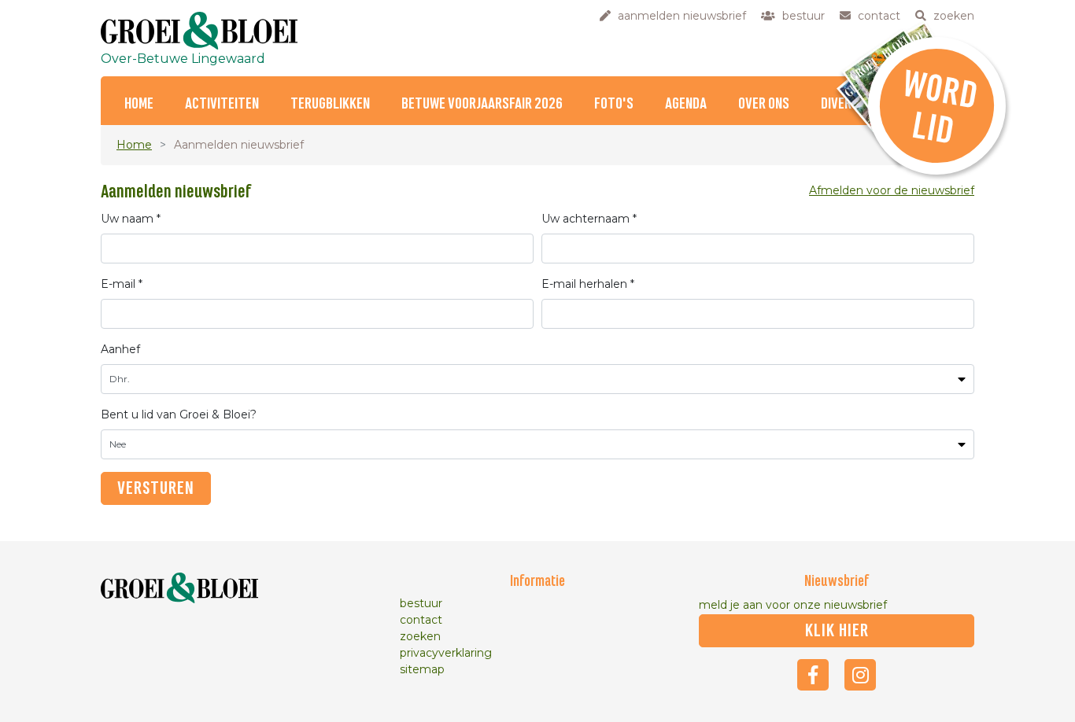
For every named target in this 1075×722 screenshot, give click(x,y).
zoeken (420, 636)
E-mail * (121, 284)
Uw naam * (131, 219)
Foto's (614, 104)
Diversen (846, 104)
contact (421, 620)
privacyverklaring (446, 653)
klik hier (837, 630)
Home (138, 104)
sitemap (422, 669)
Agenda (686, 104)
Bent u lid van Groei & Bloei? (179, 414)
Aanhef (120, 349)
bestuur (421, 603)
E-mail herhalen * (587, 284)
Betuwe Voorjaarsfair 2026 (482, 104)
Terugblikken (330, 104)
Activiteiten (222, 104)
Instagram (860, 675)
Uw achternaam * (589, 219)
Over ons (763, 104)
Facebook (813, 675)
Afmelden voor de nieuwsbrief (891, 190)
